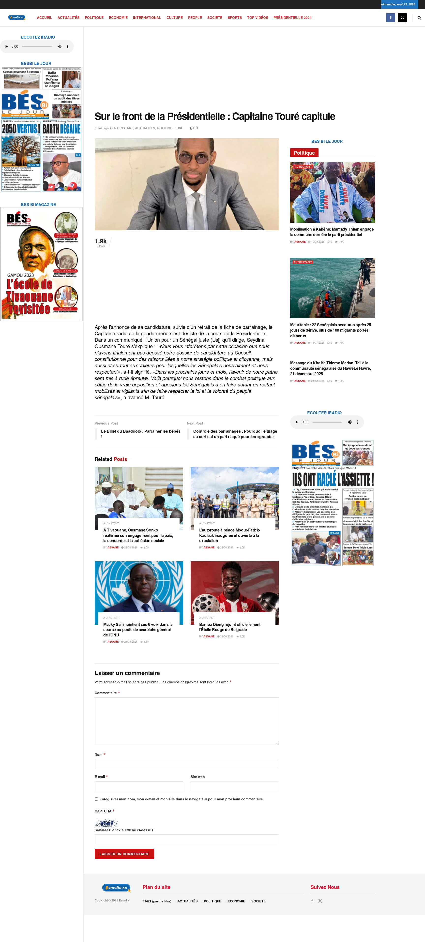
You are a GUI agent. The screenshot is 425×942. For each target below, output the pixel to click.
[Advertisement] (235, 68)
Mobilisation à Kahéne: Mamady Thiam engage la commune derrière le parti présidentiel (332, 231)
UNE (180, 128)
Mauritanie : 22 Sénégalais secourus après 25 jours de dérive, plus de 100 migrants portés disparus (330, 330)
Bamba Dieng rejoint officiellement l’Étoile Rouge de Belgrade (229, 627)
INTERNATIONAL (147, 17)
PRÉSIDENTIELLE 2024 (292, 17)
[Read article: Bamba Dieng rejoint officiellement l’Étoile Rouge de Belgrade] (235, 592)
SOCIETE (214, 17)
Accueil (44, 17)
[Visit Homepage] (16, 17)
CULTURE (175, 17)
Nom (100, 754)
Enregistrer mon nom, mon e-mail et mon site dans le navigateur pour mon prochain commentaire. (182, 798)
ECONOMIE (118, 17)
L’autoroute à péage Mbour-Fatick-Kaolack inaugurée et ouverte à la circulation (229, 535)
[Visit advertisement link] (41, 126)
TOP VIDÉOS (257, 17)
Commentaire (107, 692)
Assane (113, 547)
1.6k (340, 342)
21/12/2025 (317, 381)
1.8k (146, 641)
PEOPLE (195, 17)
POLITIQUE (94, 17)
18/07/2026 (317, 342)
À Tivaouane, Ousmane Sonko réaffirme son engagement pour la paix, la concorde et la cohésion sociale (138, 535)
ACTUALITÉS (68, 17)
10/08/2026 (317, 241)
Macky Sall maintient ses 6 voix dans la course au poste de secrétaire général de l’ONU (138, 629)
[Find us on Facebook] (390, 17)
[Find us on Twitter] (402, 17)
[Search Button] (419, 17)
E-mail (101, 776)
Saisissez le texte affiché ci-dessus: (125, 829)
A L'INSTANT (123, 128)
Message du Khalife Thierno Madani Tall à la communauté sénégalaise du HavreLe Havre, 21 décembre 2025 (330, 368)
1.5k (146, 547)
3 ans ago (102, 128)
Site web (198, 776)
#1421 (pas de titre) (157, 901)
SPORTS (235, 17)
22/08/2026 (130, 547)
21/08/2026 (130, 641)
